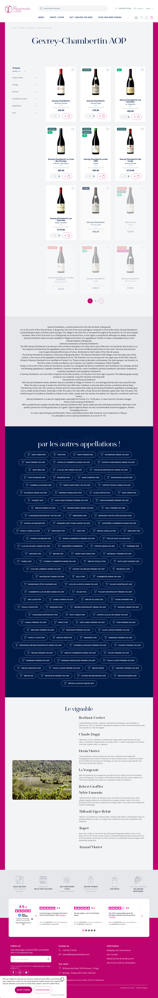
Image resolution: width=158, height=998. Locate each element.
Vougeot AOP (37, 500)
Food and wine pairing (110, 17)
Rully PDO (80, 576)
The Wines (22, 28)
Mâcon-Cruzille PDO (97, 561)
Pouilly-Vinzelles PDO (30, 531)
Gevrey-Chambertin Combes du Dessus (61, 278)
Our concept (112, 954)
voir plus (62, 915)
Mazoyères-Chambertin (72, 546)
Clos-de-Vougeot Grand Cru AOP (35, 546)
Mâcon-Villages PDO (94, 599)
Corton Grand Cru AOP (104, 546)
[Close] (62, 979)
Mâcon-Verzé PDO (64, 637)
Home (14, 28)
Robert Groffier (91, 787)
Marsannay (130, 222)
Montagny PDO (58, 531)
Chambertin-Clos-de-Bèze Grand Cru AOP (46, 592)
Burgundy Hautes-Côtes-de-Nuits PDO (115, 515)
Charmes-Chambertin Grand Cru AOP (59, 561)
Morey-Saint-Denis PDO (85, 554)
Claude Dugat (89, 734)
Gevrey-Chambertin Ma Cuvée (130, 160)
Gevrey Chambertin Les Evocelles (130, 101)
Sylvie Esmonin (90, 793)
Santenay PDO (35, 554)
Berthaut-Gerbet (92, 718)
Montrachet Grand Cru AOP (51, 576)
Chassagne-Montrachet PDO (45, 615)
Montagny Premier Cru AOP (78, 630)
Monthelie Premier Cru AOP (57, 676)
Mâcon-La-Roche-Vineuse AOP (81, 683)
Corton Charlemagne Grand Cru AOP (118, 462)
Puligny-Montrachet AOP (121, 584)
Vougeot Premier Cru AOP (129, 645)
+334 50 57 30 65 (124, 8)
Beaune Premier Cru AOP (42, 653)
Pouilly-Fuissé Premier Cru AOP (120, 660)
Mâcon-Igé (28, 676)
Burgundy (31, 28)
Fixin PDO (61, 454)
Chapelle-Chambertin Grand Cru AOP (73, 462)
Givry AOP (81, 531)
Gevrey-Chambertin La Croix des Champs (61, 160)
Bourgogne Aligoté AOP (121, 477)
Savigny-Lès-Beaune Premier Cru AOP (89, 569)
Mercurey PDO (134, 531)
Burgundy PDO (56, 607)
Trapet (84, 828)
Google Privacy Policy (39, 966)
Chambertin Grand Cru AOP (109, 576)
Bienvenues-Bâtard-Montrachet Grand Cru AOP (41, 645)
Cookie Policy (54, 983)
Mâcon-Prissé (98, 668)
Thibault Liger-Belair (95, 812)
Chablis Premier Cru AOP (35, 622)
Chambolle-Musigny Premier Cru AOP (90, 645)
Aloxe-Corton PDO (101, 493)
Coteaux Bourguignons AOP (93, 676)
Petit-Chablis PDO (77, 615)
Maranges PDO (90, 637)
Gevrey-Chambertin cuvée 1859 (96, 160)
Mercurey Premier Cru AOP (42, 630)
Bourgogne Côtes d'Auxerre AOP (42, 584)
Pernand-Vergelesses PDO (70, 493)
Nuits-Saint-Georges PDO (128, 561)
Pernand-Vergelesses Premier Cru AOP (78, 660)
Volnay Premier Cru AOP (118, 653)
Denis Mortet (89, 751)
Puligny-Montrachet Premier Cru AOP (115, 592)
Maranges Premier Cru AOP (120, 637)
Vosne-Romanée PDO (124, 599)
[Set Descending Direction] (25, 71)
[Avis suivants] (142, 916)
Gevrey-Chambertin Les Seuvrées (61, 219)
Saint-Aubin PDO (39, 454)
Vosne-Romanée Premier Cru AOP (114, 500)
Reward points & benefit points (120, 958)
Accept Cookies (23, 990)
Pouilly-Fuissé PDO (30, 607)
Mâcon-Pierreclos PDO (45, 508)
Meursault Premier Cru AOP (119, 554)
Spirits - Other (57, 17)
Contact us (140, 8)
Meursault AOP (123, 569)
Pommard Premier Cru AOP (38, 660)
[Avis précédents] (35, 916)
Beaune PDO (58, 554)
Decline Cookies (58, 994)
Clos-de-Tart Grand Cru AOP (69, 470)
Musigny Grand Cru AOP (128, 607)
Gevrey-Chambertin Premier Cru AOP (79, 538)
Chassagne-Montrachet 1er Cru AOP (45, 515)
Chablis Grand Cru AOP (63, 599)
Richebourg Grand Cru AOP (117, 454)
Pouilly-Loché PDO (36, 637)
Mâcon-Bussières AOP (127, 676)
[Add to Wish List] (73, 69)
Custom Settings (42, 990)
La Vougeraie (89, 770)
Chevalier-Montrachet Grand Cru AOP (111, 470)
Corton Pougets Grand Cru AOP (116, 485)
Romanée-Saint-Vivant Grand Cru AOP (73, 523)
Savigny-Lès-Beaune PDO (34, 523)
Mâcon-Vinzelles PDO (106, 531)
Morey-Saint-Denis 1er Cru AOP (76, 485)
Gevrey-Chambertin (61, 101)
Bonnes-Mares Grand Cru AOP (80, 508)
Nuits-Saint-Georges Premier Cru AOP (71, 500)
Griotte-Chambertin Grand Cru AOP (80, 653)
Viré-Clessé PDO (34, 599)
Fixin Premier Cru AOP (126, 622)
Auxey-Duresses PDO (90, 477)
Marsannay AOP (80, 515)
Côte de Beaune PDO (36, 477)
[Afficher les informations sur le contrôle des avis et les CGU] (32, 919)
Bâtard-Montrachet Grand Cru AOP (90, 607)
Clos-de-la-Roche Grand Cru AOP (83, 584)
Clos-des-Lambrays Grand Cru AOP (45, 569)
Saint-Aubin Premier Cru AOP (92, 622)
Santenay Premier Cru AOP (127, 668)
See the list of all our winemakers (121, 962)
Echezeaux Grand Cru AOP (35, 493)
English (148, 8)
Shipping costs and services (119, 950)
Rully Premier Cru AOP (115, 508)
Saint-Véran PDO (129, 493)
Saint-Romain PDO (85, 454)
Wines (41, 17)
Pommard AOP (133, 546)
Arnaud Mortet (90, 847)
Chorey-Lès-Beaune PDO (40, 538)
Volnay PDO (81, 592)
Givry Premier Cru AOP (35, 462)
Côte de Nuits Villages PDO (118, 538)
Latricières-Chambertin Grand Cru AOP (119, 523)
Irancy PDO (63, 622)
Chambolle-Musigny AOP (41, 485)
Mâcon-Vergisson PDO (31, 668)
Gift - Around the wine (81, 17)
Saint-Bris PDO (39, 470)
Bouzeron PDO (63, 477)
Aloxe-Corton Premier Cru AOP (116, 630)
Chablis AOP (26, 561)
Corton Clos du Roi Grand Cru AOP (112, 615)
